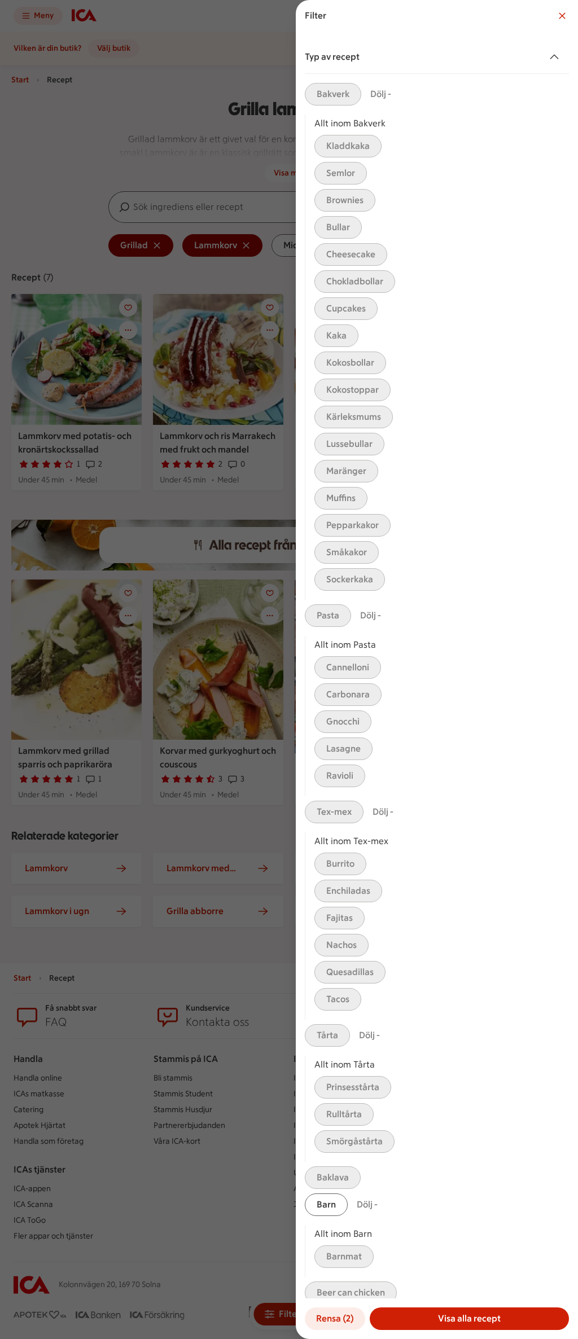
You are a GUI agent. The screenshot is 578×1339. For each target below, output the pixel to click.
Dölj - (380, 94)
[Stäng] (562, 16)
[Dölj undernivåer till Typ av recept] (556, 57)
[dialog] (437, 669)
